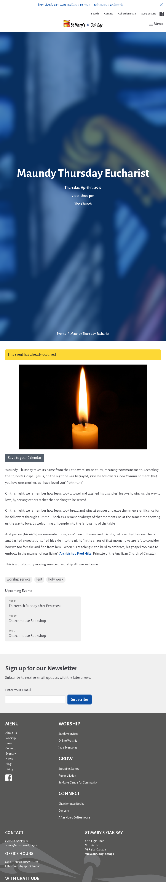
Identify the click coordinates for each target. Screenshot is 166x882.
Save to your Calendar (25, 458)
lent (39, 579)
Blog (8, 764)
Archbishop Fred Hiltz (75, 553)
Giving (9, 769)
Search (95, 13)
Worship (10, 738)
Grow (8, 743)
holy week (56, 579)
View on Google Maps (99, 853)
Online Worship (68, 740)
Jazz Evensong (68, 747)
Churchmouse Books (71, 803)
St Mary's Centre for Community (78, 782)
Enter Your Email (18, 690)
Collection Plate (127, 13)
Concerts (64, 810)
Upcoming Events (18, 591)
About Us (11, 732)
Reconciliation (67, 775)
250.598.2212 (148, 13)
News (9, 758)
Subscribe (79, 699)
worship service (18, 579)
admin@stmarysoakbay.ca (21, 845)
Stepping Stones (69, 768)
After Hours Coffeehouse (74, 817)
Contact (108, 13)
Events (61, 333)
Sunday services (68, 733)
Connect (10, 748)
